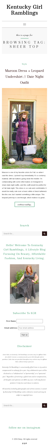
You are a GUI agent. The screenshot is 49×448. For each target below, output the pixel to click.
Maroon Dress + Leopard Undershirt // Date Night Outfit (24, 76)
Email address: (11, 328)
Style (24, 64)
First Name (11, 321)
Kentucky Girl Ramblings (24, 10)
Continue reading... (25, 204)
